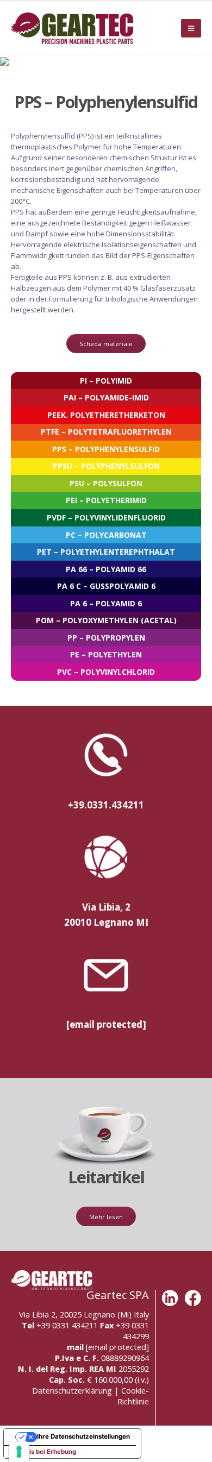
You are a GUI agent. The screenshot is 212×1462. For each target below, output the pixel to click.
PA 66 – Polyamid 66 (106, 569)
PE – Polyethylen (106, 654)
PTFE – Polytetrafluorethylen (106, 431)
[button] (191, 28)
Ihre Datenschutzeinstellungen (83, 1436)
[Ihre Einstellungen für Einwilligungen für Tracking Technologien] (19, 1451)
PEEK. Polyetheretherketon (106, 415)
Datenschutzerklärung (72, 1390)
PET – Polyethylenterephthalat (106, 552)
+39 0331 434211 (67, 1325)
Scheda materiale (106, 344)
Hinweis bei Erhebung (43, 1451)
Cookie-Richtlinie (133, 1396)
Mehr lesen (106, 1217)
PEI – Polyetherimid (106, 500)
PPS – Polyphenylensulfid (106, 449)
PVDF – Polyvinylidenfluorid (106, 517)
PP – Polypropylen (106, 637)
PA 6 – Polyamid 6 (106, 603)
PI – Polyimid (106, 380)
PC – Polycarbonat (106, 535)
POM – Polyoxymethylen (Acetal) (106, 620)
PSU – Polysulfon (106, 483)
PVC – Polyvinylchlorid (106, 672)
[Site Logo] (72, 28)
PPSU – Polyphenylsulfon (106, 466)
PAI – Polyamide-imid (106, 397)
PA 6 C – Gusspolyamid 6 (106, 586)
